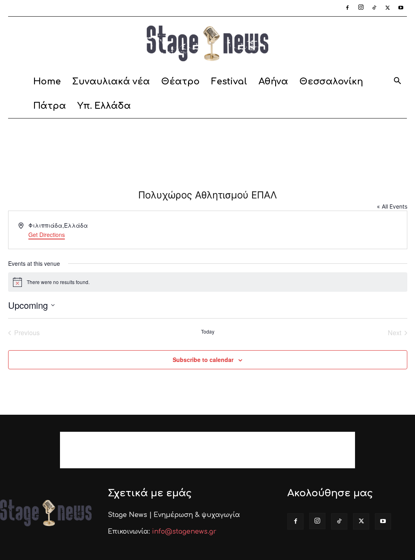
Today (207, 331)
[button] (397, 82)
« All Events (392, 206)
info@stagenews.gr (184, 531)
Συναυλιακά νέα (111, 81)
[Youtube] (401, 8)
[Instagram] (361, 8)
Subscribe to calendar (203, 359)
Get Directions (46, 234)
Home (47, 81)
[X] (387, 8)
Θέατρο (180, 81)
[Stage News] (207, 43)
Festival (229, 81)
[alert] (207, 282)
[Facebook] (347, 8)
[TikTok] (374, 8)
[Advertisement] (207, 140)
